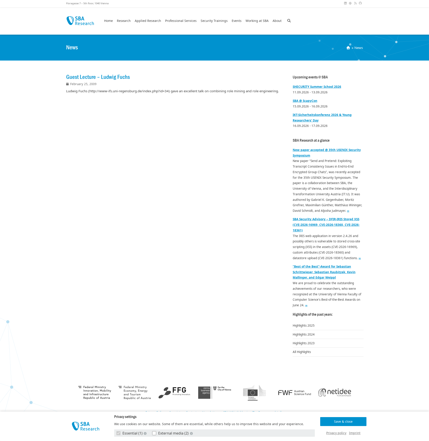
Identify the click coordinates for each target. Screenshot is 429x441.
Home (108, 20)
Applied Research (148, 20)
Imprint (354, 433)
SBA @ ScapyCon (305, 101)
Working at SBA (257, 20)
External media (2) (173, 433)
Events (237, 20)
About (277, 20)
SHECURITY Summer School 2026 (317, 87)
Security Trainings (214, 20)
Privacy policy (336, 433)
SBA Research (80, 20)
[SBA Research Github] (361, 3)
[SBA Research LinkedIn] (345, 3)
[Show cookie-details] (145, 433)
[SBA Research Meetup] (351, 3)
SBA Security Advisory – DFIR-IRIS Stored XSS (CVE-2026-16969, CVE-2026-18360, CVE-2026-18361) (326, 224)
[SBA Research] (86, 426)
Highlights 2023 (304, 343)
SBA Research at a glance (311, 140)
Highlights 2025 (304, 325)
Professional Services (181, 20)
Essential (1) (132, 433)
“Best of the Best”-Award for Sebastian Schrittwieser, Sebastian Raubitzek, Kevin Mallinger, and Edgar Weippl (324, 272)
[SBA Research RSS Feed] (355, 3)
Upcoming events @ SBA (310, 77)
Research (124, 20)
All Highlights (302, 352)
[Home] (349, 47)
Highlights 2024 (304, 334)
